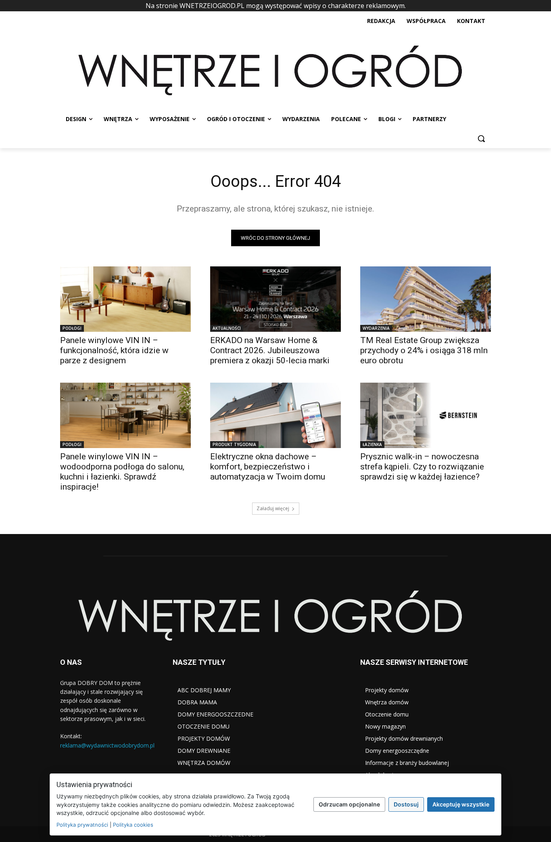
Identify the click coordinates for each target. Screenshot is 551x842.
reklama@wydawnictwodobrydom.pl (107, 745)
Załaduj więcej (273, 508)
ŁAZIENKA (372, 444)
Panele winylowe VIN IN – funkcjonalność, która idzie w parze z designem (114, 350)
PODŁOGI (72, 328)
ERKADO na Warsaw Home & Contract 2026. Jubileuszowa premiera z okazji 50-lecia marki (270, 350)
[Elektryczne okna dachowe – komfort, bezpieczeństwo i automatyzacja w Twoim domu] (275, 415)
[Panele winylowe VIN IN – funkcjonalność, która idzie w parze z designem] (125, 299)
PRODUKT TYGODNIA (234, 444)
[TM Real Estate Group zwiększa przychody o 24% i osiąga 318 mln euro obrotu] (425, 299)
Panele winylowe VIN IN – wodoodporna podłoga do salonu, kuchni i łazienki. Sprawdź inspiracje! (122, 472)
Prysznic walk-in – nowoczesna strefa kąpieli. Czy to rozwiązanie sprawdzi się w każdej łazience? (422, 467)
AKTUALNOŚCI (227, 328)
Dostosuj (406, 804)
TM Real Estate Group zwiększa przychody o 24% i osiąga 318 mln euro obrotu (424, 350)
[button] (481, 138)
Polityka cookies (133, 824)
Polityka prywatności (82, 824)
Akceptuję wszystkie (460, 804)
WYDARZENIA (376, 328)
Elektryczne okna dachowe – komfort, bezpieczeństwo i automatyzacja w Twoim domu (267, 467)
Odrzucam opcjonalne (349, 804)
